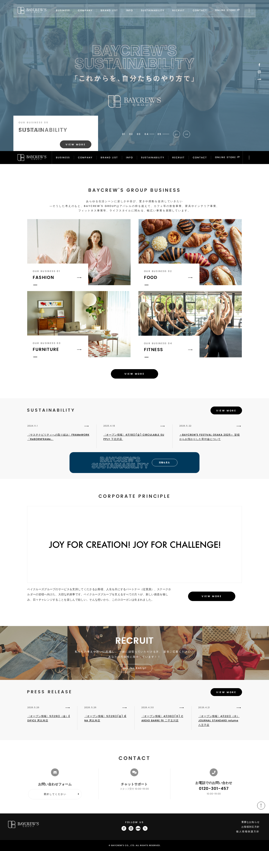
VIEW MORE (134, 374)
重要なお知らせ (250, 822)
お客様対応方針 (250, 827)
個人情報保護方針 (248, 831)
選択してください (55, 794)
